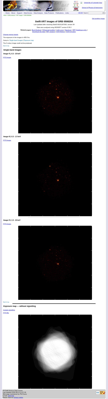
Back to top (6, 45)
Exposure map (29, 40)
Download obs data (38, 32)
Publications (60, 13)
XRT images (19, 15)
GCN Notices (60, 32)
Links (67, 13)
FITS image (7, 57)
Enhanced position (49, 30)
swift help (11, 396)
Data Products (49, 13)
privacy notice (18, 397)
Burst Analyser (36, 30)
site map (80, 12)
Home (8, 13)
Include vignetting (9, 310)
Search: (86, 13)
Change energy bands (10, 34)
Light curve (60, 30)
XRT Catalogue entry (80, 30)
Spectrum (68, 30)
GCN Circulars (71, 32)
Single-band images (16, 40)
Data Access (28, 13)
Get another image (98, 18)
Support (19, 13)
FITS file (6, 313)
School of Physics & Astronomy (92, 7)
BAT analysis (50, 32)
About (13, 13)
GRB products (11, 15)
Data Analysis (38, 13)
